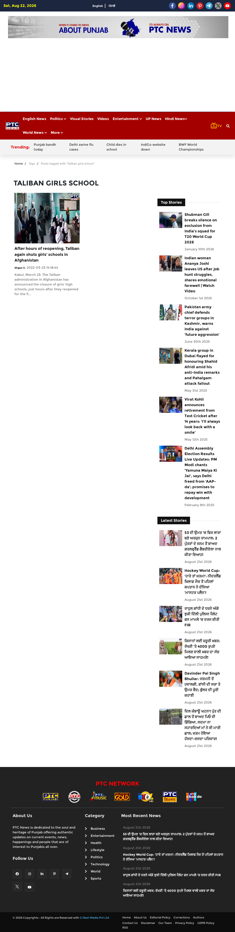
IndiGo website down (153, 147)
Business (98, 829)
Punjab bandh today (45, 147)
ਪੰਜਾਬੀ (112, 6)
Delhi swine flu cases (81, 147)
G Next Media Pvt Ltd (94, 917)
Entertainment (126, 119)
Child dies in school (116, 147)
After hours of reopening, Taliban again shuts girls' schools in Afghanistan (46, 254)
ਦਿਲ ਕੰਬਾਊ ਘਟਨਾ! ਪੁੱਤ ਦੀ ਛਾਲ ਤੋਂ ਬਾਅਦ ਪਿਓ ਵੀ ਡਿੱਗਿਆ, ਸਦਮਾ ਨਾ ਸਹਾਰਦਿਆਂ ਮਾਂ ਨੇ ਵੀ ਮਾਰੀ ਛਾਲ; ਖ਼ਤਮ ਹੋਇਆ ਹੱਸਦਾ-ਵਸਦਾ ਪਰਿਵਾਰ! (203, 725)
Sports (96, 878)
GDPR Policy (205, 923)
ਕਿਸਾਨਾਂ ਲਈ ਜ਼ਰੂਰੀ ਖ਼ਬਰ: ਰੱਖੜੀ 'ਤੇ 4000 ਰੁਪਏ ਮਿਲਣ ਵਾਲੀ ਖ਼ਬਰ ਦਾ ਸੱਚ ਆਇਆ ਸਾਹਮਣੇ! (202, 649)
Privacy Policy (184, 923)
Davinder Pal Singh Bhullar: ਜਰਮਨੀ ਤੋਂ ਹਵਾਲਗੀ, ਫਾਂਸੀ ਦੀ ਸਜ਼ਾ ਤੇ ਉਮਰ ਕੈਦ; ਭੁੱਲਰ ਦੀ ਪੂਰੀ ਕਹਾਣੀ (202, 684)
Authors (198, 917)
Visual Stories (82, 119)
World (95, 871)
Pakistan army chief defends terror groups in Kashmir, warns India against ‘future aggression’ (202, 321)
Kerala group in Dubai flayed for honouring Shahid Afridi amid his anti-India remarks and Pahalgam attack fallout (202, 367)
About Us (140, 917)
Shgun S (19, 267)
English (97, 6)
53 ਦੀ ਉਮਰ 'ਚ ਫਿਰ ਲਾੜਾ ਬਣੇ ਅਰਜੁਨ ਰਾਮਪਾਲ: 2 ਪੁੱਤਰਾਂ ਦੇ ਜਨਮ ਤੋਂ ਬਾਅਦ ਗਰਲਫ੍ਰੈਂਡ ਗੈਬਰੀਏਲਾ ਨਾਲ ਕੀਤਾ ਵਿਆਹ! (203, 543)
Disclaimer (148, 923)
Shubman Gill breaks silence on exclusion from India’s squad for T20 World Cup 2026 (201, 228)
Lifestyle (97, 850)
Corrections (181, 917)
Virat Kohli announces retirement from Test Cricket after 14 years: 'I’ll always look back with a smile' (202, 416)
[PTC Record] (74, 796)
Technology (100, 864)
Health (96, 843)
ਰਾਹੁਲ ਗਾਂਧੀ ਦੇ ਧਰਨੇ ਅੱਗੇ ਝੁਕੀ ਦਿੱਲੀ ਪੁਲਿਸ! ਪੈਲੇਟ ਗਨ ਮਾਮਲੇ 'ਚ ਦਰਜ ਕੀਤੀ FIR (202, 616)
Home (18, 163)
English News (34, 119)
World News (34, 132)
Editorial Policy (160, 917)
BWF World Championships (191, 147)
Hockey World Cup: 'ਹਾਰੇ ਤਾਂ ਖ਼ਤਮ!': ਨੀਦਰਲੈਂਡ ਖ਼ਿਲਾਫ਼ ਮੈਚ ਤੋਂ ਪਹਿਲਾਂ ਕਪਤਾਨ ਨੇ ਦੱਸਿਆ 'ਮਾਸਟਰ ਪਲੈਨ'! (203, 581)
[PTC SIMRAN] (170, 796)
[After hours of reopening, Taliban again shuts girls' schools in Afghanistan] (47, 218)
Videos (103, 119)
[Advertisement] (118, 72)
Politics (57, 119)
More (56, 132)
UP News (153, 119)
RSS (125, 927)
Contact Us (130, 923)
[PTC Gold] (122, 796)
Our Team (165, 923)
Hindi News (175, 119)
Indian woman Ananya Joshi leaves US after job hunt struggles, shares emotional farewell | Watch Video (202, 274)
